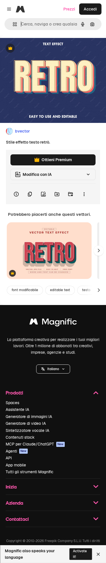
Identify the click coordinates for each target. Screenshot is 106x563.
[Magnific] (53, 323)
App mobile (16, 465)
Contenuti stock (20, 437)
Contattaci (17, 519)
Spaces (12, 402)
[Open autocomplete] (12, 24)
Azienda (14, 503)
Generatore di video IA (26, 423)
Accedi (90, 9)
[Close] (98, 554)
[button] (53, 369)
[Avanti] (99, 250)
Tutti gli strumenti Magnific (29, 471)
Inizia (11, 487)
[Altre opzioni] (84, 194)
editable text (60, 290)
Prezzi (69, 9)
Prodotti (14, 393)
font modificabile (25, 290)
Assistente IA (17, 409)
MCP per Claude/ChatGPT (35, 444)
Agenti (16, 451)
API (9, 457)
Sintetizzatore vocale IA (27, 430)
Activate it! (80, 554)
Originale (37, 48)
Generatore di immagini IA (29, 416)
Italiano (53, 369)
